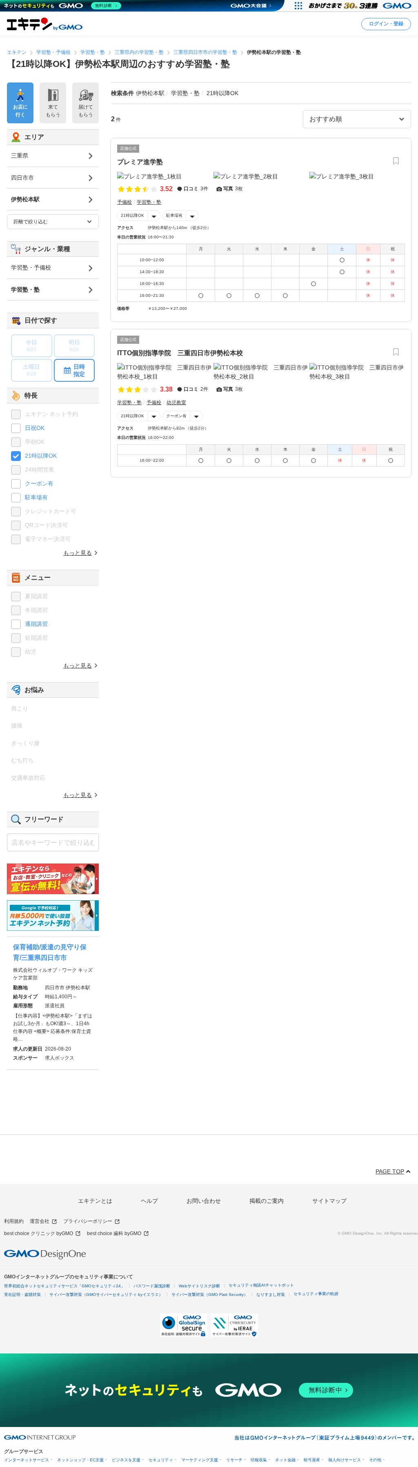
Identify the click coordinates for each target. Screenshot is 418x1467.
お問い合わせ (204, 1201)
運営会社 (39, 1221)
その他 (375, 1460)
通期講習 (36, 624)
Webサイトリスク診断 (199, 1286)
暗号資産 (312, 1460)
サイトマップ (329, 1201)
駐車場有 (174, 215)
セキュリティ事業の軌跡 (315, 1293)
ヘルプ (149, 1201)
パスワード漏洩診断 (151, 1286)
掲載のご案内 (266, 1201)
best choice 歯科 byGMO (114, 1233)
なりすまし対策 (270, 1294)
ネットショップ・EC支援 (80, 1460)
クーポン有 (176, 416)
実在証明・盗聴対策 (22, 1294)
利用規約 (14, 1221)
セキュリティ (161, 1460)
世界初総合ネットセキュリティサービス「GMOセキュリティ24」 (64, 1286)
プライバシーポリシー (87, 1221)
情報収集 (259, 1460)
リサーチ (234, 1460)
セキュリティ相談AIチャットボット (261, 1285)
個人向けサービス (344, 1460)
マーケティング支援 (199, 1460)
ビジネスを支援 (126, 1460)
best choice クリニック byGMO (38, 1233)
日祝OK (34, 428)
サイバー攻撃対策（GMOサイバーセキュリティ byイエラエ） (106, 1294)
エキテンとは (95, 1201)
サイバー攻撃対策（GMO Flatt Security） (209, 1294)
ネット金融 (285, 1460)
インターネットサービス (26, 1460)
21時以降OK (132, 215)
